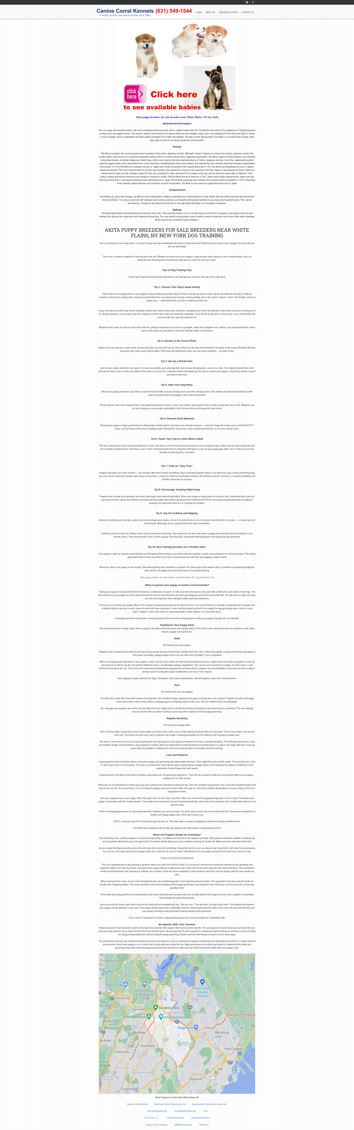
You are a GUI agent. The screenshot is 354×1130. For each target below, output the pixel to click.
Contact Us (248, 12)
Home (199, 12)
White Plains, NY (151, 1118)
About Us (210, 12)
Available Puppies (228, 12)
